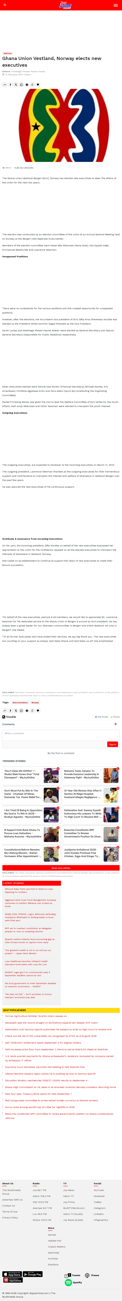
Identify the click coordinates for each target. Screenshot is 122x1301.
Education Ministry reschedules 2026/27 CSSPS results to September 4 (46, 1080)
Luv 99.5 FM (40, 1214)
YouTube (99, 1190)
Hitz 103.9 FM (40, 1202)
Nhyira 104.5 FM (42, 1220)
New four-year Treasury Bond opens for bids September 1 (38, 1093)
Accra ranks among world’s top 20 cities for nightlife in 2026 (40, 1107)
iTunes (94, 1275)
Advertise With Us (12, 1199)
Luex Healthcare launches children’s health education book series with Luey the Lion (26, 964)
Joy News (68, 1190)
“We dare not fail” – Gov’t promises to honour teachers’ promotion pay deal (28, 997)
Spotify (77, 1282)
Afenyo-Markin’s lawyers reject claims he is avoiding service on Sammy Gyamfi (50, 1073)
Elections (53, 1264)
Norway (35, 703)
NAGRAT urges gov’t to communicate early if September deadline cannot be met (27, 975)
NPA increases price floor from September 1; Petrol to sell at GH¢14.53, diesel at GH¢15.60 (56, 1049)
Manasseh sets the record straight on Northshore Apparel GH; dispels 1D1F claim (51, 1022)
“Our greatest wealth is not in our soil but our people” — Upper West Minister (28, 953)
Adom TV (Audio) (73, 1214)
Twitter (98, 1202)
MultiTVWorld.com (74, 1208)
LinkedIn (99, 1214)
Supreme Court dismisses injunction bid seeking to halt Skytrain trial (45, 1067)
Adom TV (68, 1196)
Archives (53, 1258)
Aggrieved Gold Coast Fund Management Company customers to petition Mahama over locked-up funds (30, 905)
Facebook (99, 1196)
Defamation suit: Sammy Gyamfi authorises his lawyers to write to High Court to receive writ (58, 1029)
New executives (20, 703)
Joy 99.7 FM (39, 1190)
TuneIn (75, 1275)
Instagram (99, 1208)
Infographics (101, 1220)
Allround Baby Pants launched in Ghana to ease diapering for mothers (29, 892)
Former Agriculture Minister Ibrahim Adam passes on (36, 1016)
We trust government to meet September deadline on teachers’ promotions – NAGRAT (30, 986)
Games (52, 1234)
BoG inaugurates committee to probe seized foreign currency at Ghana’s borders (51, 1100)
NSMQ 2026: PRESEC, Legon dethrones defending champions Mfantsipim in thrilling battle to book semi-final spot (30, 919)
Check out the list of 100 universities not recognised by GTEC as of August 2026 (51, 1036)
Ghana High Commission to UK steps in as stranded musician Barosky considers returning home (60, 1087)
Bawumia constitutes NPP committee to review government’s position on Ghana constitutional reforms (59, 1116)
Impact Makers (56, 1246)
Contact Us (8, 1205)
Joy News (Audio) (73, 1220)
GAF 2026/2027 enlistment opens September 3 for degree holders (43, 1042)
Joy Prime (69, 1202)
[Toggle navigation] (116, 6)
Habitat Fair (54, 1240)
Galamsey (53, 1252)
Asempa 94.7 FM (42, 1208)
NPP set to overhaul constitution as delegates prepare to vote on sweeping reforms (28, 931)
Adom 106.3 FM (41, 1196)
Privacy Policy (10, 1217)
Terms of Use (9, 1211)
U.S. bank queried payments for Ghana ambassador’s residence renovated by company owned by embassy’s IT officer (59, 1058)
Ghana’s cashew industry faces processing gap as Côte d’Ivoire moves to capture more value (30, 942)
